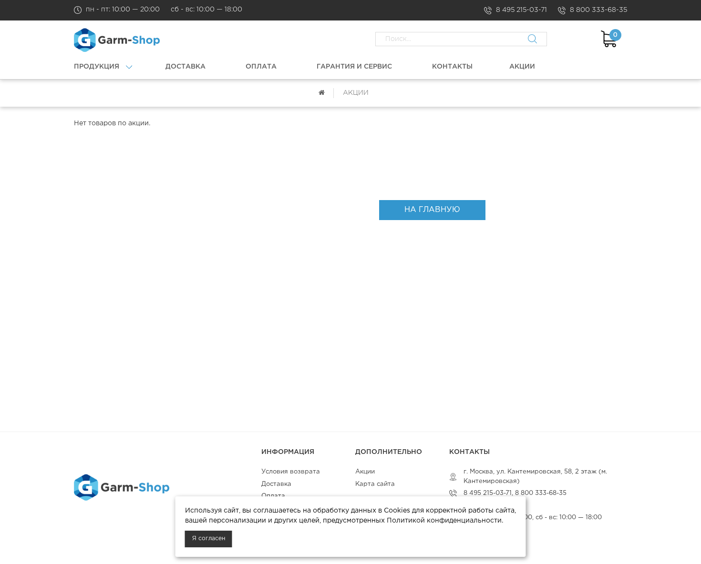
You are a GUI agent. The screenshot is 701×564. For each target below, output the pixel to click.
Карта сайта (375, 484)
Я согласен (208, 538)
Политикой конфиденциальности (444, 521)
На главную (432, 209)
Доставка (276, 484)
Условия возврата (290, 471)
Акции (365, 471)
